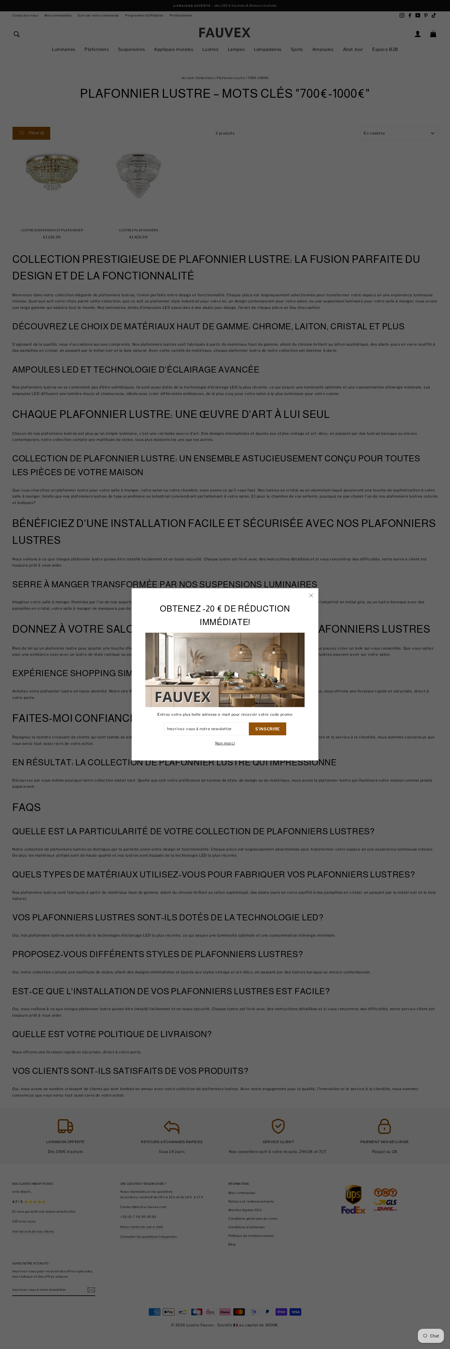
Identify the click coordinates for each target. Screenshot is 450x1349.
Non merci (225, 743)
